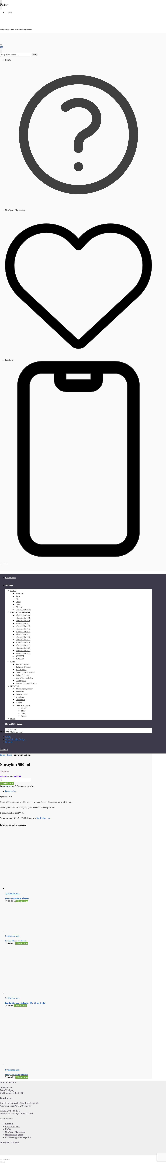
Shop (9, 754)
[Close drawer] (1, 8)
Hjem (2, 754)
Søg (35, 54)
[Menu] (1, 44)
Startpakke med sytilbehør (16, 1075)
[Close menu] (1, 2)
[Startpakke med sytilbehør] (59, 1036)
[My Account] (1, 48)
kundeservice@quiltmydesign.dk (23, 1103)
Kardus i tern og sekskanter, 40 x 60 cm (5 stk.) (25, 1003)
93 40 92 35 (14, 1111)
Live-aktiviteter (12, 1126)
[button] (4, 564)
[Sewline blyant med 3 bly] (59, 917)
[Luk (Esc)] (9, 1159)
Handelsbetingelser (14, 1134)
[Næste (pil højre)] (4, 1162)
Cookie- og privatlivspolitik (18, 1137)
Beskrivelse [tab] (10, 791)
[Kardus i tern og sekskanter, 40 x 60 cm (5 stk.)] (59, 969)
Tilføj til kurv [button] (21, 901)
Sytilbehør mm (43, 818)
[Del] (6, 1159)
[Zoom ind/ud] (1, 1159)
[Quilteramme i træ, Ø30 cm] (59, 860)
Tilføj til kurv (7, 783)
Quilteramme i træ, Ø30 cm (17, 898)
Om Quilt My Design (15, 210)
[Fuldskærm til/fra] (4, 1159)
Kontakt (9, 360)
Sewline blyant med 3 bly (15, 941)
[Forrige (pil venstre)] (1, 1162)
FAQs (8, 60)
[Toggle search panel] (1, 51)
